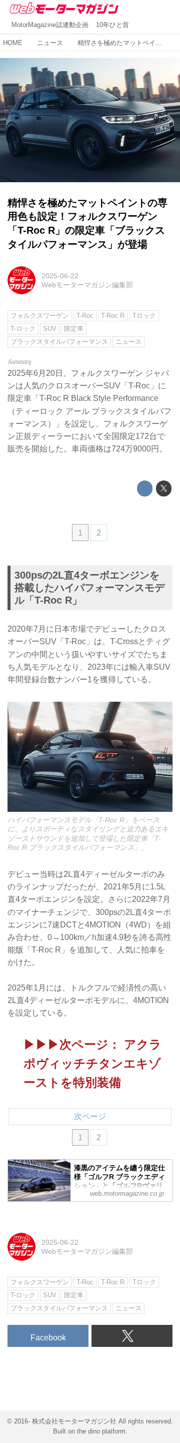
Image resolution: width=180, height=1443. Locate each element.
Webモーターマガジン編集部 (87, 285)
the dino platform (101, 1431)
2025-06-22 (60, 276)
